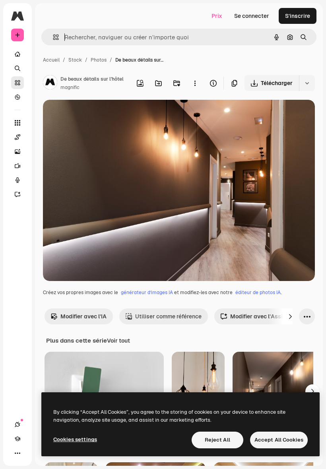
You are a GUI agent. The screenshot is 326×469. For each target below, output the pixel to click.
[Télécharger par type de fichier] (307, 83)
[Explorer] (17, 97)
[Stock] (17, 82)
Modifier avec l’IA (83, 316)
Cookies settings (75, 439)
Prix (217, 15)
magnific (70, 87)
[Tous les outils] (17, 122)
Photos (99, 60)
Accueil (51, 60)
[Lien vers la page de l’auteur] (50, 83)
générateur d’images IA (147, 292)
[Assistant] (17, 194)
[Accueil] (17, 54)
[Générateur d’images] (17, 151)
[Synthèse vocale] (17, 180)
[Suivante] (290, 316)
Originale (95, 115)
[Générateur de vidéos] (17, 165)
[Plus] (17, 453)
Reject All (217, 439)
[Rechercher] (17, 68)
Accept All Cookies (278, 439)
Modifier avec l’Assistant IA (267, 316)
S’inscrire (297, 15)
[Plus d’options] (195, 83)
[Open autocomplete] (53, 37)
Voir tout (118, 340)
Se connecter (251, 15)
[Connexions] (17, 424)
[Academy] (17, 438)
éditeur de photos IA (258, 292)
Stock (75, 60)
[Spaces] (17, 137)
